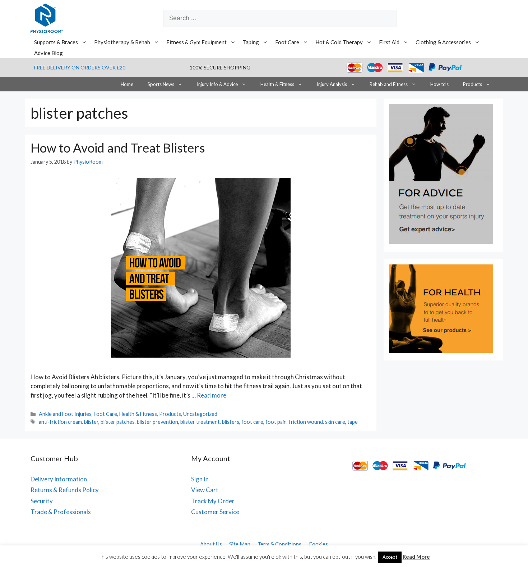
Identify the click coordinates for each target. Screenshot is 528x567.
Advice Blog (48, 53)
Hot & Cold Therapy (339, 42)
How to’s (439, 84)
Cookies (318, 544)
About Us (211, 544)
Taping (251, 42)
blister (91, 422)
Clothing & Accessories (443, 42)
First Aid (389, 42)
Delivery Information (59, 479)
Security (42, 501)
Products (472, 84)
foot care (252, 422)
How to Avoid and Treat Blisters (118, 147)
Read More (416, 556)
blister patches (118, 422)
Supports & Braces (56, 42)
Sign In (200, 479)
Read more (211, 395)
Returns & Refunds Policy (65, 490)
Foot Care (287, 42)
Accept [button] (390, 557)
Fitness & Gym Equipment (196, 42)
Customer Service (215, 512)
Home (127, 84)
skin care (335, 422)
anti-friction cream (60, 422)
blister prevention (157, 422)
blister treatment (200, 422)
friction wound (306, 422)
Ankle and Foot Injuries (65, 414)
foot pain (276, 422)
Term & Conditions (279, 544)
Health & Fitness (277, 84)
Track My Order (213, 501)
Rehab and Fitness (389, 84)
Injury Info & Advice (217, 84)
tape (352, 422)
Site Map (239, 544)
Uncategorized (200, 414)
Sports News (161, 84)
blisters (230, 422)
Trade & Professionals (61, 512)
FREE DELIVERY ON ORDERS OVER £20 (79, 67)
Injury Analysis (332, 84)
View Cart (204, 490)
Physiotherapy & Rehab (122, 42)
